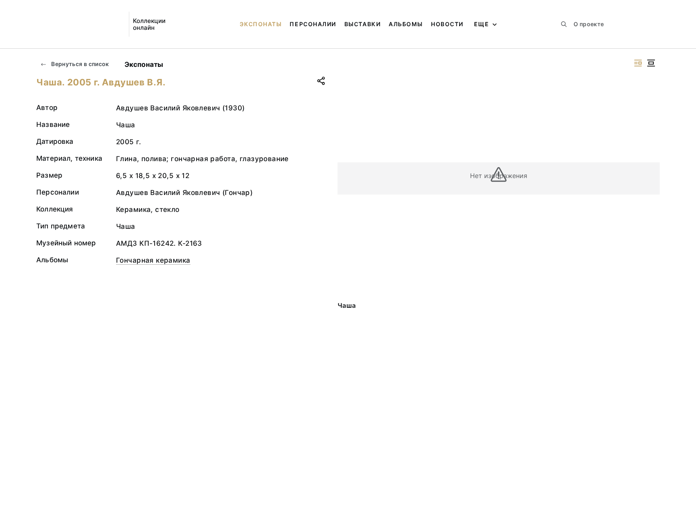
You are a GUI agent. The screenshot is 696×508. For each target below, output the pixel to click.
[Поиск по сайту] (564, 24)
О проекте (589, 24)
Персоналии (313, 24)
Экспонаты (261, 24)
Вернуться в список (79, 63)
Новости (447, 24)
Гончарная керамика (153, 260)
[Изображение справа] (638, 63)
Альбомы (406, 24)
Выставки (362, 24)
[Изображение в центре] (650, 63)
